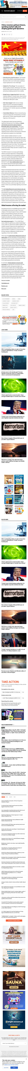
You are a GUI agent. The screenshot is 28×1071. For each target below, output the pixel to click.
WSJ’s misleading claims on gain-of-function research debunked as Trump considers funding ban (13, 351)
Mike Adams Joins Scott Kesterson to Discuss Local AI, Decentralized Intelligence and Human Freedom (13, 741)
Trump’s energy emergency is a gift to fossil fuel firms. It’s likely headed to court (13, 650)
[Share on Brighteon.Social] (2, 34)
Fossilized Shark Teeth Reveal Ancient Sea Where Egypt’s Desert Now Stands (12, 806)
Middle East (3, 39)
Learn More (6, 1067)
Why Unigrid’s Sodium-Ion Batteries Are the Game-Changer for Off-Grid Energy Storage (12, 878)
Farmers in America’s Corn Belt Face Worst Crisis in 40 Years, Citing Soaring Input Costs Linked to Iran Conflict (13, 862)
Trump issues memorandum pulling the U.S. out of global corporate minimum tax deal (13, 417)
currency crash (17, 37)
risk (17, 39)
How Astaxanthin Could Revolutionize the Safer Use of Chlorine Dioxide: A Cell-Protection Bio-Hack (13, 811)
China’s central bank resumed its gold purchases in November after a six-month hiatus (12, 125)
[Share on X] (9, 34)
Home (2, 22)
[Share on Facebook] (7, 34)
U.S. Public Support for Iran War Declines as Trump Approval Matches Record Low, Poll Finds (12, 912)
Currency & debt (8, 22)
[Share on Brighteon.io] (5, 34)
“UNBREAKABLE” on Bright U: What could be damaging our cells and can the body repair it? (13, 917)
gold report (17, 38)
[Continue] (25, 1043)
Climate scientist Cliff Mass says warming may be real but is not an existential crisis (13, 825)
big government (6, 37)
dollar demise (3, 38)
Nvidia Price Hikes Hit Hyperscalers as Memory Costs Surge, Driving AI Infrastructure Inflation (12, 853)
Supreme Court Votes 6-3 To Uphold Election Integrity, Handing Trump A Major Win (12, 839)
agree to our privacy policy (11, 1064)
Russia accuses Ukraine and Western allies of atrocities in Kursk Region (13, 671)
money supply (8, 39)
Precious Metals (13, 39)
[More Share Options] (11, 34)
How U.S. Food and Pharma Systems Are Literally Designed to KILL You (12, 758)
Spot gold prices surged (7, 221)
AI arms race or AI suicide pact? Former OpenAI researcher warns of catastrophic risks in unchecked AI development (12, 373)
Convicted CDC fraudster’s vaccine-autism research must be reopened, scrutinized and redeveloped (12, 903)
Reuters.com (4, 286)
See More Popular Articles (14, 920)
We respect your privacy (14, 1046)
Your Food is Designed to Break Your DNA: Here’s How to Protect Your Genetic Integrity (13, 834)
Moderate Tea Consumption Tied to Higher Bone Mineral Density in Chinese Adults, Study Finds (13, 858)
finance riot (13, 38)
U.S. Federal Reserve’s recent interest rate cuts (14, 189)
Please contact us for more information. (9, 705)
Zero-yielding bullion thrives (16, 162)
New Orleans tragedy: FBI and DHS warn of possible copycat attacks (12, 439)
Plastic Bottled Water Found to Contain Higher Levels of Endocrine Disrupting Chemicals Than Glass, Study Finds (13, 892)
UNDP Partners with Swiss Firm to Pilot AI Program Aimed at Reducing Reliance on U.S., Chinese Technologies (12, 872)
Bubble (10, 37)
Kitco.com (3, 288)
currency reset (22, 37)
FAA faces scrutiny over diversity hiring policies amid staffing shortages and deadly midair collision (12, 461)
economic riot (8, 38)
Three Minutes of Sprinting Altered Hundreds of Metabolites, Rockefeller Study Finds (11, 848)
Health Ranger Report (7, 724)
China (13, 37)
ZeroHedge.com (5, 283)
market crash (21, 38)
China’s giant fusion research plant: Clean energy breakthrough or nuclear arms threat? (13, 395)
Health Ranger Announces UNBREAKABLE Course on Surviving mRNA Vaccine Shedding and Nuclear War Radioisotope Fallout (13, 750)
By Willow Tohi (3, 31)
